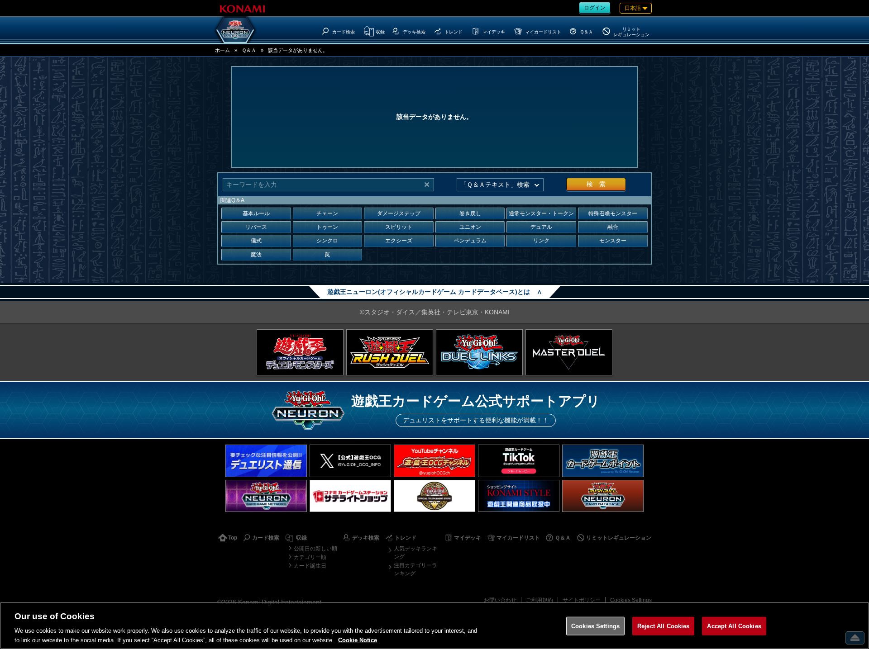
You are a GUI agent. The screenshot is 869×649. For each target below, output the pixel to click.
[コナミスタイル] (518, 496)
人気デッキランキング (415, 552)
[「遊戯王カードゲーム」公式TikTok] (518, 461)
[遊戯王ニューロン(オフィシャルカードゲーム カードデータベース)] (235, 29)
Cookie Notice (357, 639)
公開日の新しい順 (315, 548)
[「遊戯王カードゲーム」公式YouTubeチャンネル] (434, 461)
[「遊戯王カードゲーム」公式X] (350, 461)
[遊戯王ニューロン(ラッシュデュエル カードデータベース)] (603, 496)
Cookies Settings (631, 600)
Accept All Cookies (734, 626)
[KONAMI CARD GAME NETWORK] (266, 496)
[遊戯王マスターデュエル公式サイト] (568, 352)
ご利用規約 (539, 600)
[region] (434, 625)
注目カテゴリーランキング (415, 569)
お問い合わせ (500, 600)
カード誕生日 (310, 566)
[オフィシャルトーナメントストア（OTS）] (434, 496)
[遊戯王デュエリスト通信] (266, 461)
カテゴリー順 (310, 557)
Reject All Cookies (663, 626)
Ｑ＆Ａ (249, 50)
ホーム (222, 50)
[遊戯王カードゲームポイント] (603, 461)
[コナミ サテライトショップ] (350, 496)
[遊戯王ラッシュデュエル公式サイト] (389, 352)
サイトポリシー (582, 600)
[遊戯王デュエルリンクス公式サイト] (479, 352)
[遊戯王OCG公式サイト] (300, 352)
